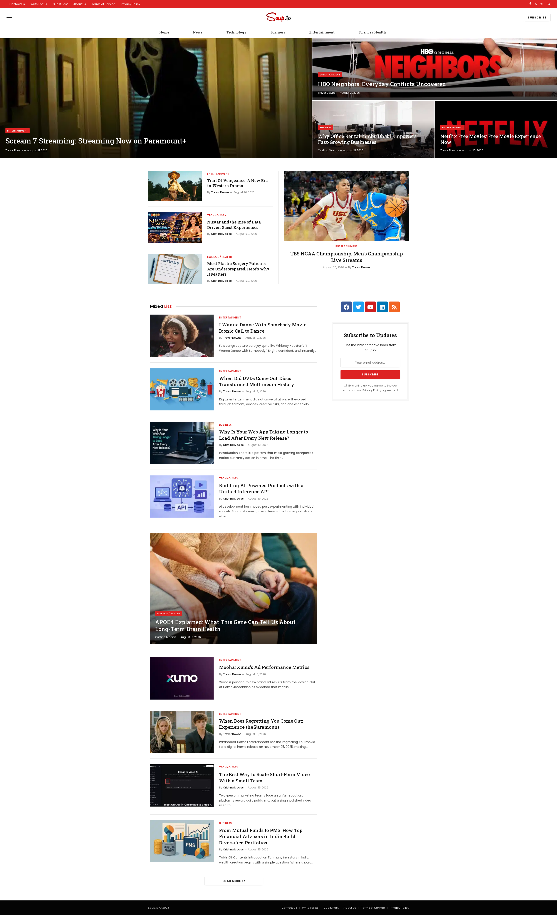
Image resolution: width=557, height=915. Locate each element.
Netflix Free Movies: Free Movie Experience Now (490, 139)
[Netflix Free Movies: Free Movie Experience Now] (496, 129)
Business (277, 32)
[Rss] (394, 307)
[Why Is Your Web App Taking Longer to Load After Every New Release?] (182, 443)
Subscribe (537, 17)
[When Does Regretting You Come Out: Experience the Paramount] (182, 732)
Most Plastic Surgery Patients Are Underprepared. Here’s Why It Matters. (238, 269)
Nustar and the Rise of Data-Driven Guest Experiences (234, 224)
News (198, 32)
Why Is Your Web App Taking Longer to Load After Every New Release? (263, 435)
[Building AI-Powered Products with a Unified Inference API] (182, 496)
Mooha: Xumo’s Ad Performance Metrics (264, 667)
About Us (79, 4)
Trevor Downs (14, 150)
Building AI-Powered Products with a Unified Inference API (261, 488)
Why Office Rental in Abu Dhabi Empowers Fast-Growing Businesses (367, 139)
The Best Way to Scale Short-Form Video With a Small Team (264, 777)
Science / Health (372, 32)
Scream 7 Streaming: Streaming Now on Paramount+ (95, 141)
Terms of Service (103, 4)
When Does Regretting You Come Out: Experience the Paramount (261, 724)
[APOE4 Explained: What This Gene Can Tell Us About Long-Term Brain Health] (233, 588)
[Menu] (9, 17)
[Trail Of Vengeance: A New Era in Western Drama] (175, 186)
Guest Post (60, 4)
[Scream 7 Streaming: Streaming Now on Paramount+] (156, 98)
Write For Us (38, 4)
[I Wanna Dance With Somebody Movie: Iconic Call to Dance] (182, 336)
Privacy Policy (130, 4)
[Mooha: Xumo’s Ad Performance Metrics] (182, 678)
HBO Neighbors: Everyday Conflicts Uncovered (382, 84)
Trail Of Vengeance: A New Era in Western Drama (237, 183)
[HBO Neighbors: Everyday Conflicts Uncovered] (434, 69)
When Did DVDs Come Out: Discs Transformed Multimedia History (256, 381)
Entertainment (322, 32)
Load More (232, 881)
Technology (236, 32)
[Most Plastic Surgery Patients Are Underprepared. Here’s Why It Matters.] (175, 269)
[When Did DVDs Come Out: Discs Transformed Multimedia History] (182, 389)
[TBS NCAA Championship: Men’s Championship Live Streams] (346, 206)
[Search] (548, 4)
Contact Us (17, 4)
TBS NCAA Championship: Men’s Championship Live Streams (346, 256)
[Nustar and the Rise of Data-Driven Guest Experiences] (175, 227)
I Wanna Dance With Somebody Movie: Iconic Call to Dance (263, 328)
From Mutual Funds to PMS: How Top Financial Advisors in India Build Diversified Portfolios (260, 836)
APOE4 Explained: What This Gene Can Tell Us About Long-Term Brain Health (225, 626)
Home (164, 32)
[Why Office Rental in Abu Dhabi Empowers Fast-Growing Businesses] (373, 129)
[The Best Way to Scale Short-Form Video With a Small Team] (182, 785)
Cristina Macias (328, 150)
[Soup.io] (278, 17)
